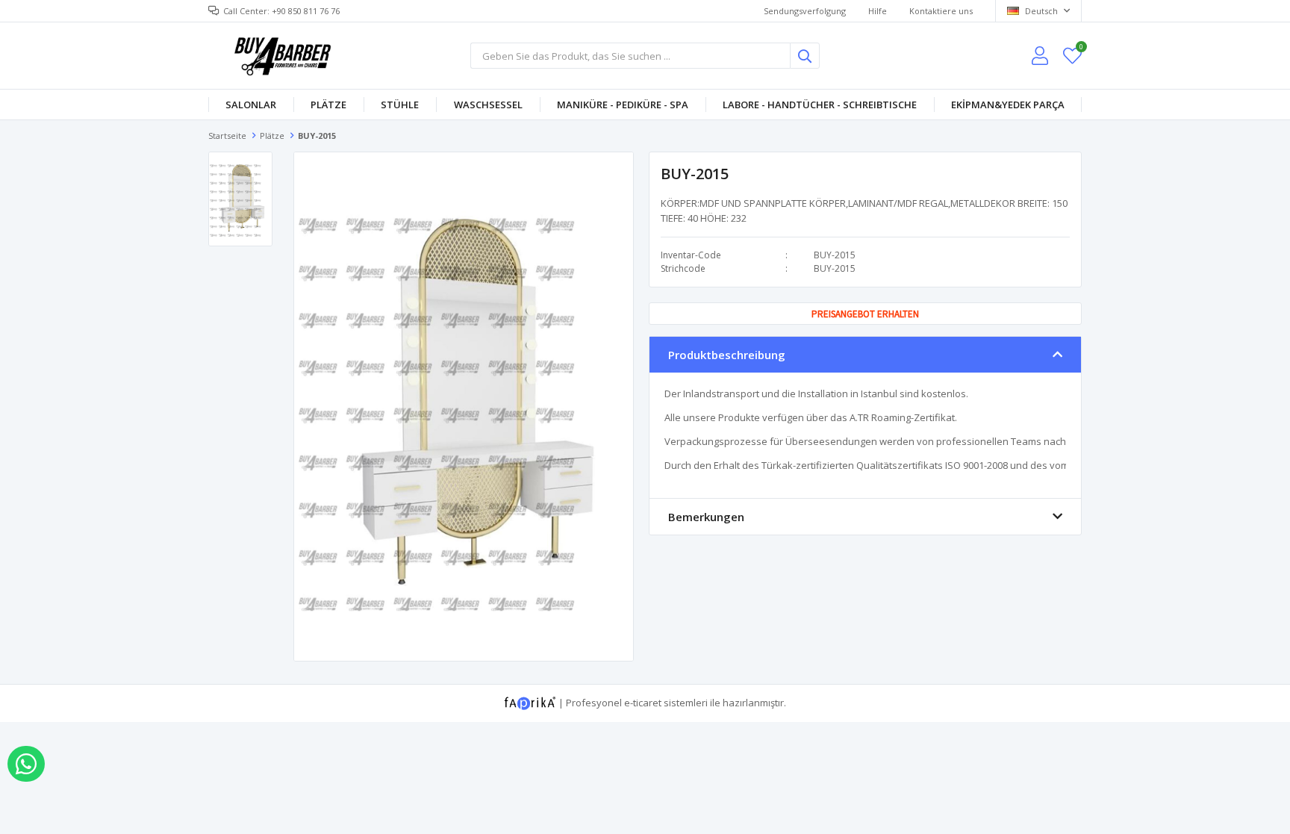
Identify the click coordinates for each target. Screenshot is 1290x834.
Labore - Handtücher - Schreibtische (820, 104)
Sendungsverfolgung (805, 10)
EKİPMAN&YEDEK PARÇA (1008, 104)
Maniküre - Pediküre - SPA (622, 104)
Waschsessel (488, 104)
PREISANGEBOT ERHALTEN (865, 314)
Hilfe (877, 10)
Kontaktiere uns (941, 10)
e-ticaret (642, 702)
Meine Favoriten (1080, 49)
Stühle (400, 104)
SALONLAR (250, 104)
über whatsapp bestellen (26, 764)
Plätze (328, 104)
